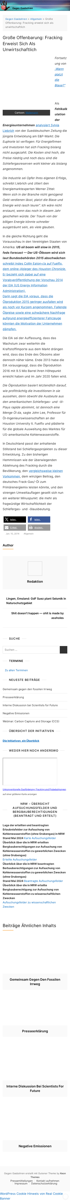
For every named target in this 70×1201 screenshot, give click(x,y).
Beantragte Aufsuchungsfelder (43, 881)
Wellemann (31, 112)
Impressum (21, 1183)
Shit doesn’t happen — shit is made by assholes (37, 615)
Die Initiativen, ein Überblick (21, 740)
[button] (15, 519)
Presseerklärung (13, 697)
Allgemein (29, 533)
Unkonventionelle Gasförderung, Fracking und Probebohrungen (34, 789)
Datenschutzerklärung (44, 1183)
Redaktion (35, 581)
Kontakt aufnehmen (47, 1180)
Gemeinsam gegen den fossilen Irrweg (27, 689)
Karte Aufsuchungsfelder (40, 838)
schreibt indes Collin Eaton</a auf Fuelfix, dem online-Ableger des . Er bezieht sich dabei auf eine (34, 269)
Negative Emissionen (16, 713)
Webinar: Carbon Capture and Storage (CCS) (31, 721)
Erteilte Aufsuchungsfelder (20, 859)
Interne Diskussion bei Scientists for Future (30, 705)
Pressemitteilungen (21, 1180)
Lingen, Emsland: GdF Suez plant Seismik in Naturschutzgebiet (36, 601)
